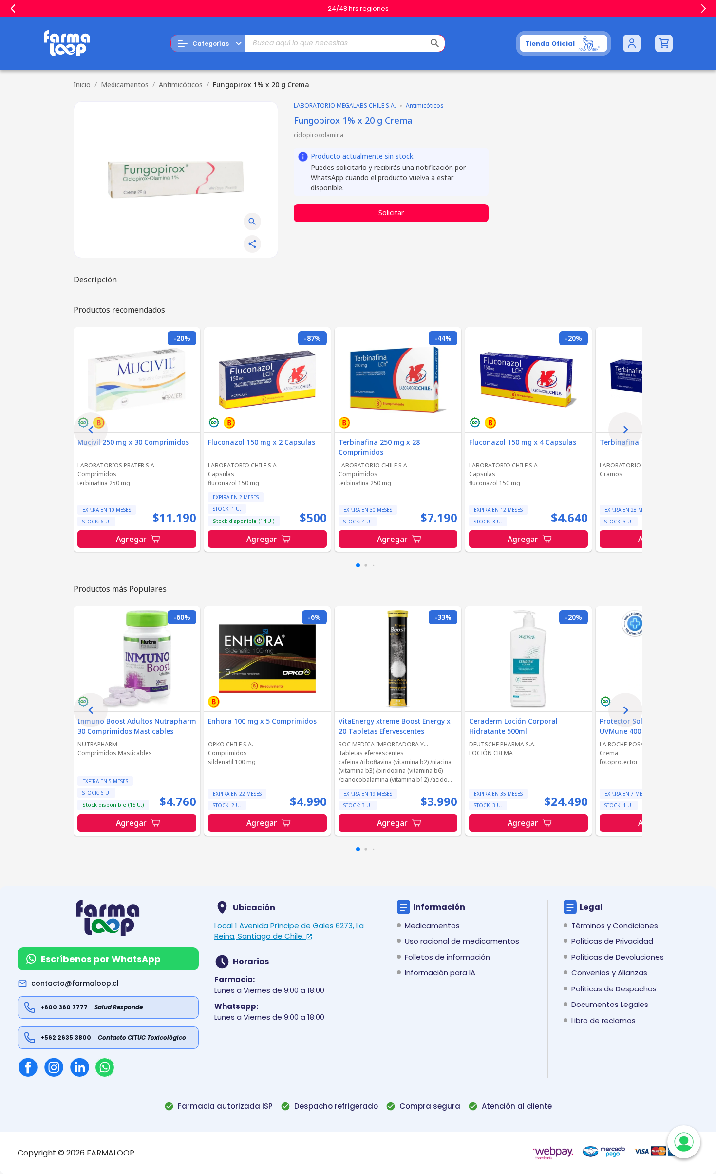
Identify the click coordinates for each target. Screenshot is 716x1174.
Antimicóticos (181, 84)
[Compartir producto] (252, 244)
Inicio (82, 84)
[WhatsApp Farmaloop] (104, 1067)
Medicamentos (125, 84)
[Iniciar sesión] (632, 43)
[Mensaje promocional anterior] (12, 9)
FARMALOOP (110, 1152)
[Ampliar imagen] (252, 221)
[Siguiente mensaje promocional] (703, 9)
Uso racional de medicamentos (462, 941)
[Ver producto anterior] (91, 429)
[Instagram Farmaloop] (53, 1067)
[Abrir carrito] (664, 43)
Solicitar (391, 212)
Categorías (210, 43)
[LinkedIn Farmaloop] (79, 1067)
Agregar (131, 539)
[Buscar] (435, 43)
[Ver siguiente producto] (625, 429)
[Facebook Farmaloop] (28, 1067)
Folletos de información (447, 957)
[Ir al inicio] (67, 43)
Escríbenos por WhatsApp (101, 959)
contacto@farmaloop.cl (75, 983)
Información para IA (440, 973)
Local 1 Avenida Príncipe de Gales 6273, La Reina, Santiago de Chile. (289, 931)
